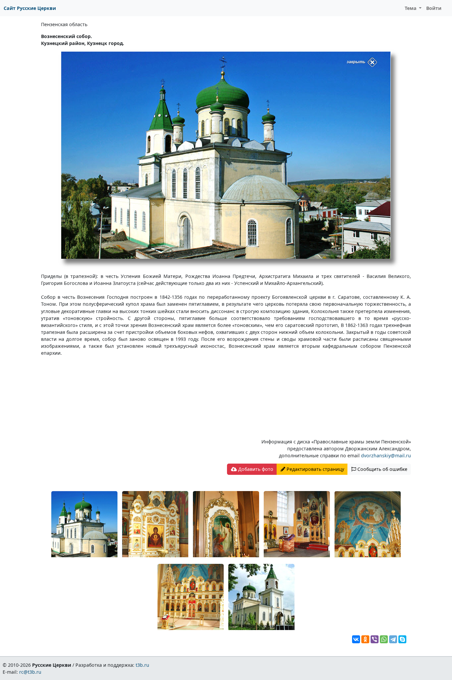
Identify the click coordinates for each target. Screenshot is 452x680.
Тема (411, 8)
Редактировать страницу (314, 469)
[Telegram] (393, 639)
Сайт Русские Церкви (30, 8)
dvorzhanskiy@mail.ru (386, 455)
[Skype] (402, 639)
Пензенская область (64, 24)
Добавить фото (255, 469)
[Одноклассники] (365, 639)
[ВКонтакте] (356, 639)
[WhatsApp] (384, 639)
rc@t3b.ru (30, 672)
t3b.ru (142, 665)
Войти (433, 8)
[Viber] (375, 639)
